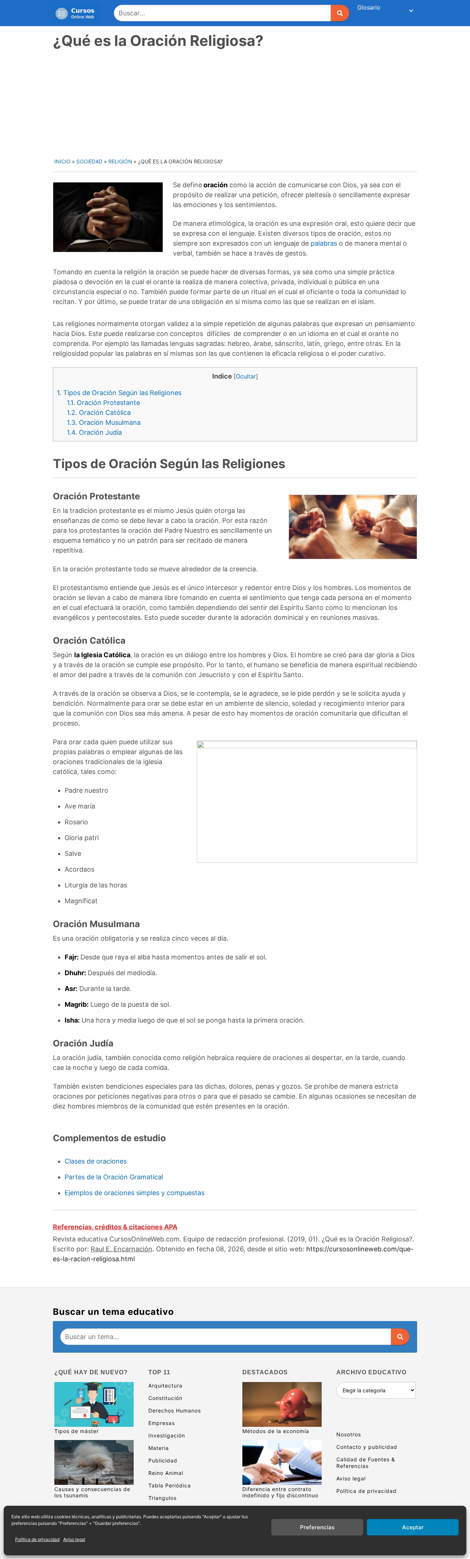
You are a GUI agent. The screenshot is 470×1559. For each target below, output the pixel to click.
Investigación (166, 1435)
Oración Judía (94, 432)
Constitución (165, 1398)
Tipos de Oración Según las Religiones (119, 393)
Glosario (368, 7)
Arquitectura (165, 1385)
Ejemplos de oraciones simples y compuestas (135, 1193)
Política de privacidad (37, 1539)
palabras (324, 243)
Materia (158, 1448)
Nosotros (348, 1434)
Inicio (62, 161)
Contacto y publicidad (366, 1447)
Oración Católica (99, 412)
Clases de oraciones (96, 1161)
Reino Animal (165, 1473)
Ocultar (246, 376)
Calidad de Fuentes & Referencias (365, 1462)
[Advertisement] (235, 102)
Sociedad (89, 161)
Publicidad (162, 1460)
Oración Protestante (103, 402)
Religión (120, 161)
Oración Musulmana (104, 422)
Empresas (161, 1423)
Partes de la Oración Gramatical (114, 1177)
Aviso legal (74, 1539)
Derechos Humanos (174, 1410)
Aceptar (413, 1527)
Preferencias (317, 1527)
